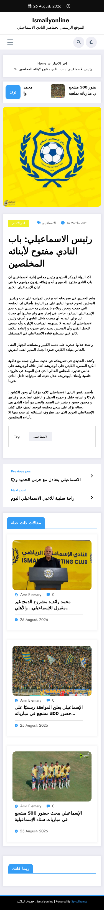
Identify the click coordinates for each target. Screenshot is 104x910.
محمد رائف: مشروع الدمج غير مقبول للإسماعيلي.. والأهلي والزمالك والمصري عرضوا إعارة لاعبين (44, 605)
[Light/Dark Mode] (91, 42)
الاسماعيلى (49, 223)
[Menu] (10, 42)
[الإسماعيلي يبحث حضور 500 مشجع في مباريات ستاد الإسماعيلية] (52, 776)
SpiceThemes (79, 901)
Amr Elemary (30, 594)
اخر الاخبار (18, 223)
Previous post (21, 471)
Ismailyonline (50, 20)
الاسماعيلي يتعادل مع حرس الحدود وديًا (46, 480)
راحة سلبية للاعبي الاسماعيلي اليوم (42, 498)
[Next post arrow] (91, 497)
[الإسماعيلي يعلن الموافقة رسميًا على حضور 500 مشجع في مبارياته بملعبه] (52, 670)
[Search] (78, 42)
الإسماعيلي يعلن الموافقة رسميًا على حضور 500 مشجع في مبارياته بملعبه (49, 710)
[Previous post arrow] (91, 476)
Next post (18, 490)
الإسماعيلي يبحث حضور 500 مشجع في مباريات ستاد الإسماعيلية (48, 816)
